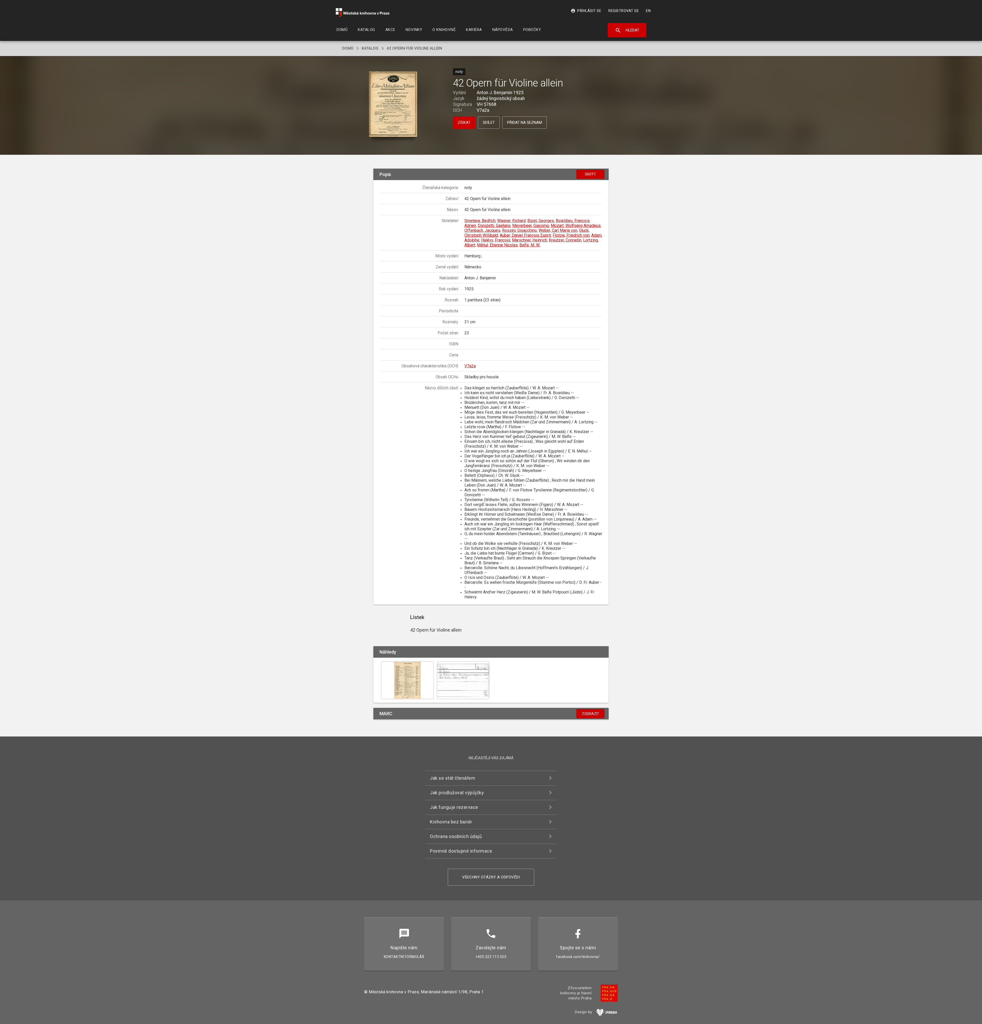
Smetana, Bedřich (479, 220)
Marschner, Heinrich (529, 240)
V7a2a (470, 366)
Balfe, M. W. (529, 245)
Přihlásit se (586, 10)
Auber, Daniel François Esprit (525, 235)
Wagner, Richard (511, 220)
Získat (464, 122)
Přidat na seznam (524, 122)
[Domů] (362, 12)
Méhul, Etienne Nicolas (497, 245)
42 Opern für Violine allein (414, 48)
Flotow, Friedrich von (571, 235)
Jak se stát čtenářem (452, 778)
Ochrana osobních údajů (456, 836)
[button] (393, 104)
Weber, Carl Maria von (558, 230)
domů (347, 48)
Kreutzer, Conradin (565, 240)
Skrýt (590, 174)
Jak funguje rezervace (454, 807)
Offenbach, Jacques (482, 230)
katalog (370, 48)
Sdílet (489, 122)
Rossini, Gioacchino (519, 230)
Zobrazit (590, 714)
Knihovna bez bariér (451, 821)
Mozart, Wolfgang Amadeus (575, 225)
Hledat (627, 30)
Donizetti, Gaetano (494, 225)
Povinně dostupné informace (461, 851)
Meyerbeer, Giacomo (530, 225)
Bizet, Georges (540, 220)
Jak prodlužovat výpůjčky (457, 792)
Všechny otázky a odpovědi (491, 877)
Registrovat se (623, 11)
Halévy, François (495, 240)
